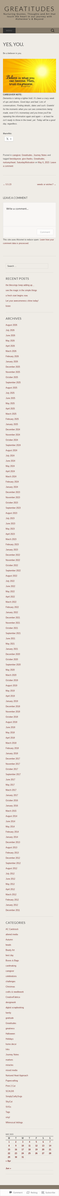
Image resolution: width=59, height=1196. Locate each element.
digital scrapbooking (15, 1007)
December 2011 (13, 910)
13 (43, 1146)
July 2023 (10, 518)
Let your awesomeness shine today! (22, 301)
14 (50, 1146)
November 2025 (13, 372)
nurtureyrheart (9, 162)
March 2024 (11, 476)
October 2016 (12, 800)
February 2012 (12, 900)
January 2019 (12, 701)
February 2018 (12, 748)
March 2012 (11, 894)
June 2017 (10, 779)
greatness (10, 1028)
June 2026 (10, 335)
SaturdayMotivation (25, 162)
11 (29, 1146)
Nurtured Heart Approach (17, 1075)
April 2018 (10, 738)
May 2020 (10, 670)
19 (36, 1149)
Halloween (10, 1033)
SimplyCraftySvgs (14, 1096)
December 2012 (13, 858)
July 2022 (10, 581)
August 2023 (11, 513)
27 (43, 1153)
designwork (11, 1002)
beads (8, 945)
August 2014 (11, 816)
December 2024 (13, 429)
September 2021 (13, 633)
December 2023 (13, 492)
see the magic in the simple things (21, 290)
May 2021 (10, 643)
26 (36, 1153)
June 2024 (10, 461)
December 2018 (13, 706)
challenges (10, 981)
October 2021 (12, 628)
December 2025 (13, 367)
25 (29, 1153)
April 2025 (10, 408)
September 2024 (13, 445)
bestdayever (15, 159)
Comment (45, 232)
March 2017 (11, 790)
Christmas (10, 986)
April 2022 (10, 596)
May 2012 (10, 884)
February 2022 (12, 607)
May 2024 (10, 466)
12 (36, 1146)
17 (23, 1149)
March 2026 (11, 351)
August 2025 (11, 387)
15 (9, 1149)
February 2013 (12, 852)
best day (10, 955)
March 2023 (11, 539)
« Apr (8, 1161)
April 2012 (10, 889)
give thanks (27, 159)
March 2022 (11, 602)
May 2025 (10, 403)
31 (23, 1157)
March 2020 (11, 675)
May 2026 (10, 340)
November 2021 (13, 623)
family (8, 1013)
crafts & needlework (15, 992)
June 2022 (10, 586)
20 (43, 1149)
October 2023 (12, 502)
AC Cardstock (12, 929)
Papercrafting (12, 1080)
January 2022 (12, 612)
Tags (8, 1112)
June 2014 (10, 821)
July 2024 (10, 455)
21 (50, 1149)
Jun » (8, 1168)
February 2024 (12, 482)
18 (29, 1149)
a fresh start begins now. (17, 295)
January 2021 (12, 649)
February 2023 (12, 544)
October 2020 (12, 659)
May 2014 (10, 826)
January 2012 (12, 905)
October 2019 (12, 680)
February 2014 (12, 832)
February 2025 (12, 419)
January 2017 (12, 795)
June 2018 (10, 727)
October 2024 (12, 440)
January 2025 (12, 424)
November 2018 (13, 711)
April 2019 (10, 696)
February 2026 (12, 356)
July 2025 (10, 393)
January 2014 (12, 837)
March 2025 (11, 414)
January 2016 (12, 805)
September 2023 (13, 508)
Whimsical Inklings (14, 1122)
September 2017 (13, 774)
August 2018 (11, 722)
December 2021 (13, 617)
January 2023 (12, 549)
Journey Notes (40, 155)
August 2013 (11, 847)
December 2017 (13, 758)
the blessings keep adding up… (20, 285)
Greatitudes (27, 155)
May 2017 (10, 785)
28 (50, 1153)
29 (9, 1157)
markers (9, 1060)
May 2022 (10, 591)
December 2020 (13, 654)
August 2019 (11, 685)
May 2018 (10, 732)
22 (9, 1153)
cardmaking (11, 966)
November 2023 (13, 497)
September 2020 (13, 664)
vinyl (8, 1117)
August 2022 (11, 576)
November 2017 (13, 764)
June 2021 (10, 638)
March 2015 (11, 811)
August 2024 (11, 450)
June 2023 (10, 523)
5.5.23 (7, 184)
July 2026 (10, 330)
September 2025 (13, 382)
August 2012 (11, 868)
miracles (9, 1065)
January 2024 (12, 487)
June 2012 (10, 879)
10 (23, 1146)
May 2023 (10, 529)
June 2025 (10, 398)
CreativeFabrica (13, 997)
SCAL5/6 (10, 1091)
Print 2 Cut (10, 1086)
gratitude (10, 1018)
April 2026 (10, 346)
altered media (12, 934)
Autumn (9, 939)
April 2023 (10, 534)
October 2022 (12, 565)
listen (8, 306)
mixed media (11, 1070)
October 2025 (12, 377)
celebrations (11, 976)
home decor (11, 1044)
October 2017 (12, 769)
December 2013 (13, 842)
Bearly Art (10, 950)
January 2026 (12, 361)
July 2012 (10, 873)
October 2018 (12, 717)
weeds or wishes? (46, 184)
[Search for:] (52, 30)
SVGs (8, 1107)
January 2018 (12, 753)
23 (16, 1153)
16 (16, 1149)
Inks (8, 1049)
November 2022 (13, 560)
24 (23, 1153)
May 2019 (10, 691)
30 (16, 1157)
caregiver (16, 155)
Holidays (10, 1039)
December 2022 (13, 555)
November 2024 (13, 434)
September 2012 (13, 863)
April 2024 (10, 471)
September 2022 (13, 570)
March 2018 (11, 743)
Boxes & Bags (12, 960)
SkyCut (9, 1101)
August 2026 (11, 325)
